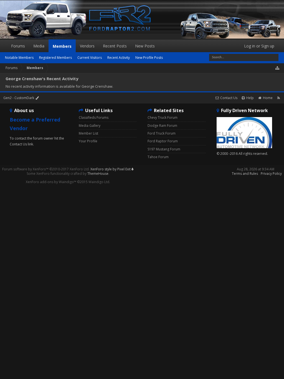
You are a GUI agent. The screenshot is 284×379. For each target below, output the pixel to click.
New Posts (145, 46)
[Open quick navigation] (277, 68)
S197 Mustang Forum (164, 149)
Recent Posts (115, 46)
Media (38, 46)
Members (62, 46)
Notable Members (19, 57)
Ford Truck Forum (162, 133)
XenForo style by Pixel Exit (110, 169)
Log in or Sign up (259, 46)
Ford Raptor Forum (163, 141)
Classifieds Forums (93, 117)
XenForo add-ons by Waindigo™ (51, 182)
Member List (88, 133)
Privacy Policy (271, 173)
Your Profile (88, 141)
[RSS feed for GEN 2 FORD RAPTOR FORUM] (279, 97)
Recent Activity (118, 57)
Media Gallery (89, 125)
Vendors (87, 46)
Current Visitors (89, 57)
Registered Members (55, 57)
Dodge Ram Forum (162, 125)
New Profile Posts (149, 57)
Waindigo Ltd (98, 182)
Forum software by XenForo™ (46, 169)
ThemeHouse (97, 173)
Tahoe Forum (158, 157)
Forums (18, 46)
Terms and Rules (245, 173)
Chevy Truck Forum (163, 117)
